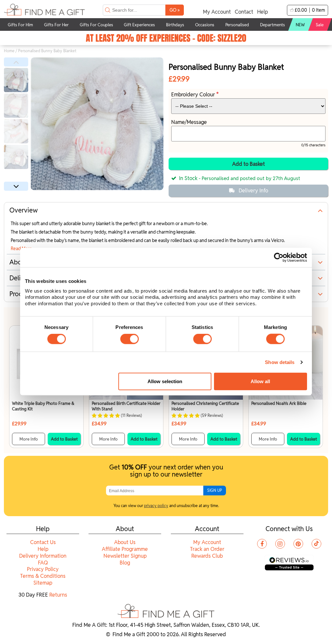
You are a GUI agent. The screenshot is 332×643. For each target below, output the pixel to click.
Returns (58, 594)
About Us (125, 542)
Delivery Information (42, 555)
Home (9, 50)
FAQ (43, 562)
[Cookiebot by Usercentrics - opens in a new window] (278, 257)
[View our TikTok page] (316, 544)
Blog (125, 562)
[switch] (129, 339)
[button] (16, 62)
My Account (217, 11)
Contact (244, 11)
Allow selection (165, 381)
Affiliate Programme (125, 549)
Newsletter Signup (125, 555)
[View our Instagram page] (280, 544)
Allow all (260, 381)
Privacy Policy (43, 569)
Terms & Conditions (42, 576)
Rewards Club (207, 555)
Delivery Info (253, 190)
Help (262, 11)
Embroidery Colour (193, 94)
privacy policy (156, 505)
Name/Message (189, 122)
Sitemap (42, 582)
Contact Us (43, 542)
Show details (279, 362)
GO (175, 9)
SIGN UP (214, 490)
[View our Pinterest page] (298, 544)
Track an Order (207, 549)
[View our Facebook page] (262, 544)
